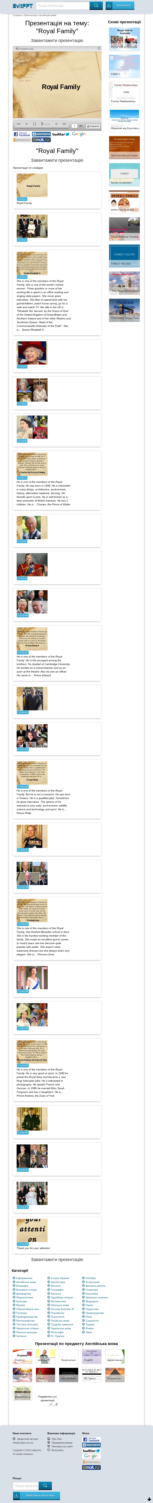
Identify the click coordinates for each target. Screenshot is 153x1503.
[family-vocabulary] (124, 174)
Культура (21, 1301)
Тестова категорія (27, 1324)
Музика (20, 1305)
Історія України (60, 1278)
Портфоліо (57, 1312)
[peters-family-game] (124, 201)
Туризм (90, 1324)
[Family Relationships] (124, 93)
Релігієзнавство (25, 1320)
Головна (17, 15)
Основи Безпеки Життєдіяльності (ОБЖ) (64, 1309)
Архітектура (58, 1282)
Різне (89, 1316)
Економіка (92, 1293)
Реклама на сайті (62, 1446)
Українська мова (61, 1328)
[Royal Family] (32, 184)
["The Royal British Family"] (124, 283)
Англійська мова (26, 1282)
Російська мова (60, 1320)
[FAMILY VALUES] (124, 255)
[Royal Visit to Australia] (124, 38)
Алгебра (91, 1278)
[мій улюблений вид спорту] (68, 1374)
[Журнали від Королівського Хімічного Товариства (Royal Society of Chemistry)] (124, 120)
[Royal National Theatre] (124, 228)
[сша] (22, 1374)
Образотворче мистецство (29, 1309)
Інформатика (24, 1278)
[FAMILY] (124, 66)
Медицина (92, 1301)
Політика (21, 1312)
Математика (58, 1301)
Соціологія (92, 1320)
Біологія (56, 1285)
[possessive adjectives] (22, 1393)
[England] (22, 1356)
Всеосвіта (57, 1450)
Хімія (89, 1332)
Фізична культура (26, 1332)
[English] (91, 1356)
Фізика (89, 1328)
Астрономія (93, 1282)
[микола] (45, 1356)
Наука (89, 1305)
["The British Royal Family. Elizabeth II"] (124, 310)
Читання (21, 1336)
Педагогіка (92, 1309)
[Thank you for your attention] (32, 1230)
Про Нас (57, 1438)
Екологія (56, 1293)
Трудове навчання (62, 1324)
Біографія (22, 1285)
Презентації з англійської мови (40, 15)
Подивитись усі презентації (47, 1398)
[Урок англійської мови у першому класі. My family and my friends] (124, 147)
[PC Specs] (91, 1374)
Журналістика (24, 1297)
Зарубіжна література (64, 1297)
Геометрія (92, 1289)
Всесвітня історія (26, 1289)
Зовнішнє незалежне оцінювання (99, 1297)
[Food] (45, 1374)
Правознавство (95, 1312)
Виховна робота (95, 1285)
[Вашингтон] (114, 1374)
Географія (57, 1289)
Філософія (57, 1332)
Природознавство (27, 1316)
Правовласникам (62, 1442)
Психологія (57, 1316)
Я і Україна (57, 1336)
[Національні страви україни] (68, 1356)
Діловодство (23, 1293)
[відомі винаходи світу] (114, 1356)
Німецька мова (60, 1305)
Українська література (29, 1328)
